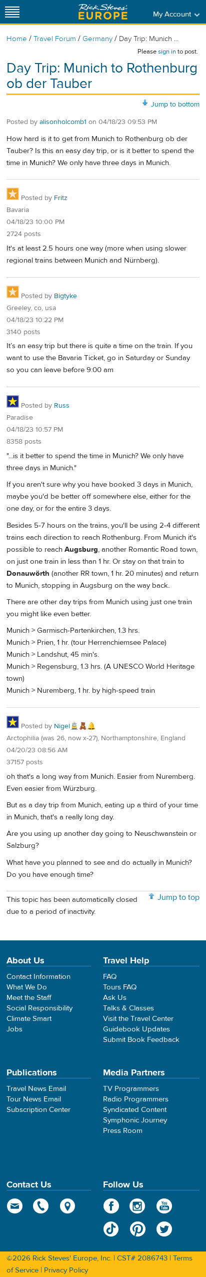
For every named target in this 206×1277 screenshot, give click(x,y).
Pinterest (138, 1229)
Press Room (122, 1130)
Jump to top (179, 897)
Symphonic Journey (135, 1120)
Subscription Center (38, 1109)
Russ (62, 405)
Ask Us (114, 997)
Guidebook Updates (136, 1029)
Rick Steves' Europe (103, 12)
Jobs (14, 1029)
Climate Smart (29, 1018)
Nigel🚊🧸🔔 (75, 726)
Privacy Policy (66, 1270)
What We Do (26, 987)
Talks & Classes (128, 1008)
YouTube (164, 1206)
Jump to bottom (175, 104)
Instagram (138, 1206)
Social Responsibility (39, 1008)
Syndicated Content (134, 1109)
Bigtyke (65, 296)
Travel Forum (55, 39)
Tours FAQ (119, 987)
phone (41, 1206)
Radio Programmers (135, 1099)
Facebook (111, 1206)
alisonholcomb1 (63, 122)
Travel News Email (36, 1088)
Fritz (61, 198)
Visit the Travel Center (138, 1018)
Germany (97, 39)
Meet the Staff (29, 997)
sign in (167, 52)
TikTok (111, 1229)
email (14, 1206)
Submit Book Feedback (141, 1039)
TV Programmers (131, 1088)
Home (16, 39)
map (68, 1206)
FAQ (109, 976)
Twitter (164, 1229)
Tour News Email (33, 1099)
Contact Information (38, 976)
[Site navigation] (12, 12)
